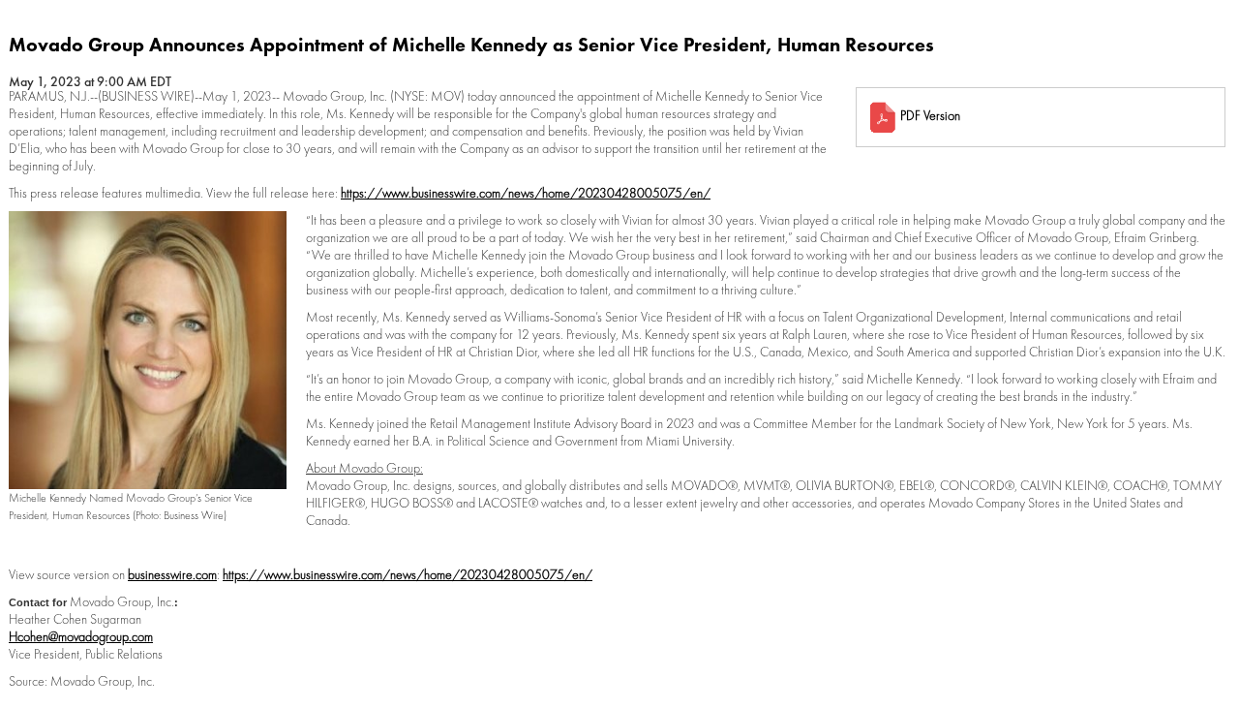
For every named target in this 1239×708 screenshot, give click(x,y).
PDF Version (930, 115)
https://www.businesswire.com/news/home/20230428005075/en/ (525, 192)
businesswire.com (172, 574)
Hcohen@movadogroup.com (81, 636)
